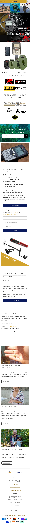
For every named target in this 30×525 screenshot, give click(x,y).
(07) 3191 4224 (15, 212)
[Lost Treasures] (15, 1)
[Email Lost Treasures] (19, 511)
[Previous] (2, 154)
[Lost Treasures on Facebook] (11, 511)
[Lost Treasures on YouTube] (14, 511)
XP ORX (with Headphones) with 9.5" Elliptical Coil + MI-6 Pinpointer (14, 275)
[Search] (25, 1)
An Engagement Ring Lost (10, 406)
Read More (6, 381)
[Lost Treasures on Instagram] (16, 511)
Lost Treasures (12, 515)
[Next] (28, 154)
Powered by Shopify (20, 515)
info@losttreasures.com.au (9, 214)
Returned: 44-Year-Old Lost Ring (13, 449)
